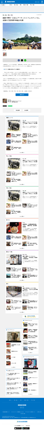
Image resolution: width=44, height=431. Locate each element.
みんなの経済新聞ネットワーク (22, 422)
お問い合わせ (40, 411)
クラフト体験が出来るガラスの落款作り (12, 69)
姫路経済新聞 (10, 2)
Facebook (36, 2)
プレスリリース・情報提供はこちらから (18, 411)
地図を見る (22, 94)
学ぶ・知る (32, 4)
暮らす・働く (26, 4)
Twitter (38, 2)
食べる (11, 4)
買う (21, 4)
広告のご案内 (23, 413)
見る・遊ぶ (16, 4)
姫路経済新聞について (6, 411)
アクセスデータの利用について (30, 411)
